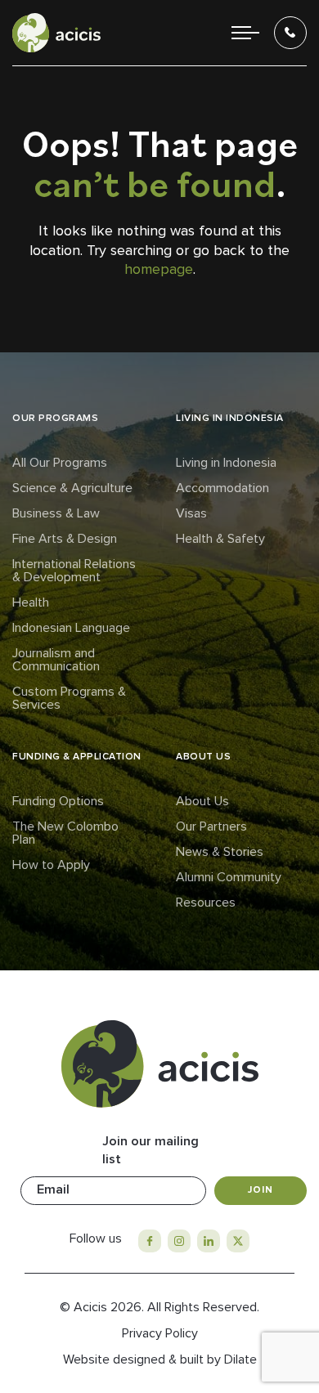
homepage (158, 269)
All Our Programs (59, 463)
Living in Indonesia (226, 463)
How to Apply (51, 865)
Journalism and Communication (56, 659)
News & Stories (219, 852)
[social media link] (149, 1241)
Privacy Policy (160, 1333)
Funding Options (58, 801)
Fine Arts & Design (64, 539)
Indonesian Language (71, 628)
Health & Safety (220, 539)
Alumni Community (228, 877)
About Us (202, 801)
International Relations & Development (74, 570)
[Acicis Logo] (56, 32)
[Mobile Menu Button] (245, 32)
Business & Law (56, 513)
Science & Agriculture (72, 488)
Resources (206, 902)
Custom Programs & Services (69, 698)
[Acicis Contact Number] (290, 32)
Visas (191, 513)
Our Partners (211, 826)
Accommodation (222, 488)
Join (260, 1190)
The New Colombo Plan (65, 833)
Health (30, 602)
